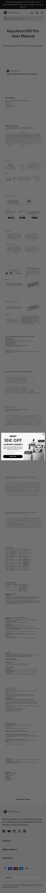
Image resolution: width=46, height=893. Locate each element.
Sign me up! (12, 456)
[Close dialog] (43, 434)
